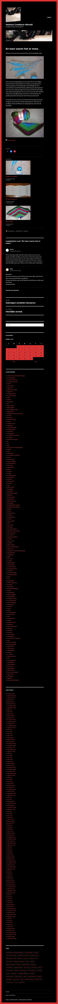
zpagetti (9, 678)
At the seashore (11, 395)
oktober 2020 (11, 723)
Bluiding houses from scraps (15, 413)
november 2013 (11, 839)
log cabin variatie (12, 529)
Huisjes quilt (10, 481)
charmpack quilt (11, 427)
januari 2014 (10, 835)
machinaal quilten (12, 537)
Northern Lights (11, 572)
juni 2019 (9, 755)
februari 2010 (10, 928)
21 (13, 355)
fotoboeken (10, 453)
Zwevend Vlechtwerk (13, 680)
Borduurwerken (11, 419)
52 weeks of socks (12, 379)
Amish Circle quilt (12, 389)
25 (35, 355)
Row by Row (10, 604)
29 (19, 358)
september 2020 (11, 725)
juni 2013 (9, 849)
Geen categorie (11, 461)
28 (14, 358)
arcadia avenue (34, 955)
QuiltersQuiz (10, 592)
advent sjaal (10, 385)
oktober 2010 (10, 912)
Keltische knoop (11, 501)
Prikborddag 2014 (12, 582)
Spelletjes (10, 624)
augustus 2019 (11, 751)
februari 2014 (10, 833)
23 (24, 355)
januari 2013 (10, 859)
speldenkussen (11, 622)
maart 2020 (10, 737)
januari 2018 (10, 787)
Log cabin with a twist (13, 531)
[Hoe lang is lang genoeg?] (25, 190)
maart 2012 (10, 879)
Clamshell (10, 431)
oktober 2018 (10, 771)
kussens (9, 519)
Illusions (9, 483)
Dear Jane (10, 437)
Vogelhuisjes (10, 668)
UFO (8, 658)
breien (9, 421)
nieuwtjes (10, 570)
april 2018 (10, 781)
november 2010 (11, 910)
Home (7, 991)
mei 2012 (9, 875)
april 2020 (10, 735)
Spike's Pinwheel (12, 626)
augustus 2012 (11, 869)
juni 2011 (9, 896)
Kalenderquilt (11, 497)
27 (8, 358)
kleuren (9, 511)
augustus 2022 (11, 698)
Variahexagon (11, 664)
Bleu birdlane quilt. (12, 409)
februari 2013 (10, 857)
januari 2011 (10, 906)
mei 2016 (9, 815)
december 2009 (11, 932)
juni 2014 (9, 825)
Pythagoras (10, 586)
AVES (8, 397)
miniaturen (10, 549)
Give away (10, 465)
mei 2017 (9, 799)
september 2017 (11, 793)
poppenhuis (10, 580)
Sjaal (8, 616)
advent (36, 952)
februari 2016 (11, 821)
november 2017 (11, 789)
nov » (36, 361)
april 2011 (9, 900)
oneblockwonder (12, 574)
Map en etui (10, 541)
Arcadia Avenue (11, 393)
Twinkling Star (11, 656)
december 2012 (11, 861)
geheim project (11, 463)
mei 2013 (9, 851)
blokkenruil (10, 411)
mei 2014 (9, 827)
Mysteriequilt (11, 562)
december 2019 (11, 743)
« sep (13, 361)
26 (41, 355)
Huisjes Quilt (25, 964)
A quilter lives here (12, 381)
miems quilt (9, 970)
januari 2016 (10, 823)
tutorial (9, 652)
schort (9, 608)
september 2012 (11, 867)
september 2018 (11, 773)
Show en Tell (10, 614)
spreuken (9, 628)
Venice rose (10, 666)
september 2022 (11, 696)
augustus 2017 (11, 795)
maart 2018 (10, 783)
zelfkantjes (10, 676)
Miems (40, 967)
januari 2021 (10, 717)
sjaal (25, 976)
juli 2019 (9, 753)
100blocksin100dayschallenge (14, 952)
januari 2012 (10, 883)
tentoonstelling (11, 644)
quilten (9, 590)
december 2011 (11, 884)
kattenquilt (9, 967)
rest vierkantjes (11, 600)
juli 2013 (9, 847)
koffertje (9, 515)
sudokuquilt (10, 636)
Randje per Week (12, 598)
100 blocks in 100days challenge (16, 375)
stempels (9, 630)
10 (30, 349)
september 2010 (11, 914)
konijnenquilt (11, 517)
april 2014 (10, 829)
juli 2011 (9, 894)
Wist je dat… (10, 674)
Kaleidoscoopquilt (12, 493)
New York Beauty (12, 568)
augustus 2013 (11, 845)
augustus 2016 (11, 809)
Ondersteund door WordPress (25, 999)
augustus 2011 (11, 892)
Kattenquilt (10, 499)
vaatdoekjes (10, 662)
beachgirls (10, 401)
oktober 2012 (10, 865)
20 (8, 355)
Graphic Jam (10, 467)
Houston (9, 479)
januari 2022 (10, 701)
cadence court (11, 423)
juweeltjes (10, 491)
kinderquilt (10, 503)
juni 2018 (9, 779)
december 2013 (11, 837)
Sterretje (9, 632)
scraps (9, 610)
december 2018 (11, 767)
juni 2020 (9, 731)
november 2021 (11, 705)
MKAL (9, 556)
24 (30, 355)
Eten (8, 445)
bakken (9, 399)
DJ (7, 441)
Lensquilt (9, 527)
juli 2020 (9, 729)
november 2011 (11, 886)
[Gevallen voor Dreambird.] (25, 168)
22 (19, 355)
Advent (9, 383)
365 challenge (29, 952)
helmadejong (11, 231)
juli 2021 (9, 709)
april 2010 (10, 924)
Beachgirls (9, 958)
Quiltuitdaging (11, 594)
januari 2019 (10, 765)
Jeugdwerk (10, 489)
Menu (49, 17)
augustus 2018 (11, 775)
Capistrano (10, 425)
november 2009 (11, 934)
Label (8, 523)
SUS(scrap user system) (13, 638)
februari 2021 (10, 715)
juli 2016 (9, 811)
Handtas (9, 471)
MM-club (9, 558)
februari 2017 (10, 801)
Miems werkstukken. (21, 970)
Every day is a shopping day (14, 447)
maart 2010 (10, 926)
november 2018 (11, 769)
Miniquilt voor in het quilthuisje (16, 551)
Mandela (9, 539)
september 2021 (11, 707)
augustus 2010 (11, 916)
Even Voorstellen (10, 995)
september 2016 (11, 807)
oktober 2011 (10, 888)
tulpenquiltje (10, 650)
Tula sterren (10, 648)
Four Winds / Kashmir (13, 455)
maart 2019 (10, 761)
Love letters (10, 535)
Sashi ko (9, 606)
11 (35, 349)
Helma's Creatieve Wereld (19, 24)
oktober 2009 (11, 936)
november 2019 (11, 745)
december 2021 (11, 703)
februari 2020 (11, 739)
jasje (8, 485)
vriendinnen (10, 670)
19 (41, 352)
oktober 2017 (10, 791)
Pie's (8, 578)
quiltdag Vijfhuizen (12, 588)
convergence (10, 433)
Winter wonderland (12, 672)
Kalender (9, 495)
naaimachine (10, 564)
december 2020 (11, 719)
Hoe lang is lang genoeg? (11, 199)
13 (8, 352)
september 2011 (11, 890)
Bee (8, 403)
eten (27, 961)
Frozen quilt (10, 459)
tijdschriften (10, 646)
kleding (9, 509)
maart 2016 (10, 819)
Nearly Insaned (11, 566)
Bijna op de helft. (9, 221)
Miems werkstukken (13, 547)
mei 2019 (9, 757)
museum (9, 560)
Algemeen (25, 231)
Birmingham (10, 407)
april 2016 (10, 817)
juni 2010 (9, 920)
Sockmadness (11, 618)
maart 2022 (10, 699)
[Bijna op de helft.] (25, 213)
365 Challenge (11, 377)
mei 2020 (9, 733)
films (8, 451)
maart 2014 (10, 831)
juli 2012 (9, 871)
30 (24, 358)
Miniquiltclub (11, 553)
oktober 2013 (10, 841)
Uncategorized (11, 660)
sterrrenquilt (10, 634)
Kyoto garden (11, 521)
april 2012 (10, 877)
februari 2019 (11, 763)
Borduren (9, 417)
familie (9, 449)
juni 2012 (9, 873)
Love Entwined (11, 533)
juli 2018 (9, 777)
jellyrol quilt (10, 487)
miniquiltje (10, 554)
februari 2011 (10, 904)
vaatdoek (21, 982)
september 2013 (11, 843)
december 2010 (11, 908)
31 (30, 358)
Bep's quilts (10, 405)
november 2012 (11, 863)
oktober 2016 (11, 805)
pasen (8, 576)
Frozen (9, 457)
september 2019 (11, 749)
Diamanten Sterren (12, 439)
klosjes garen (11, 513)
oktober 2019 (11, 747)
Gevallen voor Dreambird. (11, 176)
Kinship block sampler (13, 505)
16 (24, 352)
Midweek (33, 967)
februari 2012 (10, 881)
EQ (8, 443)
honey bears (10, 477)
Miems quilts (10, 545)
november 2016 (11, 803)
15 (19, 352)
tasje (8, 640)
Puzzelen (9, 584)
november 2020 (11, 721)
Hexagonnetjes (11, 475)
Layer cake (10, 525)
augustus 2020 (11, 727)
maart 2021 (10, 713)
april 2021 (10, 711)
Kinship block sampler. (13, 507)
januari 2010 (10, 930)
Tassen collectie (11, 642)
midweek (9, 543)
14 (14, 352)
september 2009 (11, 938)
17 (30, 352)
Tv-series (10, 654)
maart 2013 (10, 855)
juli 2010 (9, 918)
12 (41, 349)
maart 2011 (10, 902)
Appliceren (10, 391)
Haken (9, 469)
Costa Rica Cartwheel (13, 435)
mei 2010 (9, 922)
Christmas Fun (11, 429)
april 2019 (10, 759)
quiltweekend (11, 596)
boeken (9, 415)
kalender (33, 964)
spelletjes (9, 979)
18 (35, 352)
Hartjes (9, 473)
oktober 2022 (11, 694)
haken (18, 964)
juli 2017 (9, 797)
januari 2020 (10, 741)
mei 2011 (9, 898)
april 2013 (10, 853)
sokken (9, 620)
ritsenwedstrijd (11, 602)
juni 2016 (9, 813)
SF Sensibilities (11, 612)
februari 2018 (10, 785)
